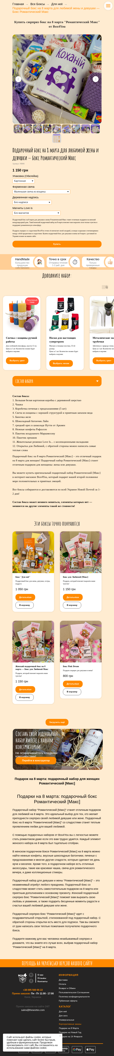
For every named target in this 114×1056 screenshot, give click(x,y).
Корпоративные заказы (70, 1024)
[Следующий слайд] (96, 79)
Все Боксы (37, 4)
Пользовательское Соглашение (74, 992)
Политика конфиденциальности (74, 996)
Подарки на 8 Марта (69, 1028)
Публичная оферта (68, 1001)
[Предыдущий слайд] (18, 79)
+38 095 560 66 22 (33, 990)
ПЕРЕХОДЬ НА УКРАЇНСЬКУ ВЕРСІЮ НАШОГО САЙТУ (57, 963)
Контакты (43, 981)
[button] (57, 244)
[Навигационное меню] (108, 5)
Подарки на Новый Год (70, 1032)
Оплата (62, 984)
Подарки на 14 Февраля (70, 1036)
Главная (18, 4)
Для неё (57, 4)
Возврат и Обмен (67, 988)
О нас (40, 975)
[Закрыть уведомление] (60, 1035)
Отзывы (42, 978)
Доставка (63, 980)
